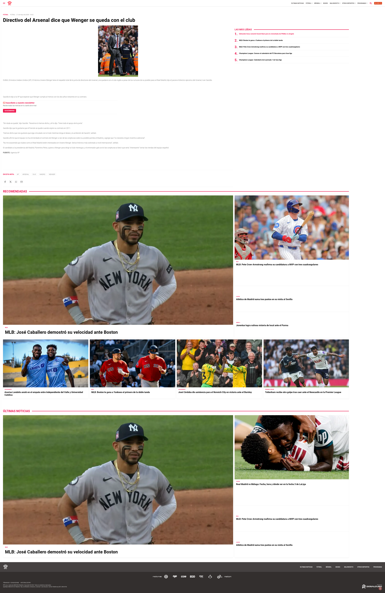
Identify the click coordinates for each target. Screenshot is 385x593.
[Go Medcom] (157, 578)
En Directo (378, 3)
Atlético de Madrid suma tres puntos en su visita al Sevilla (264, 299)
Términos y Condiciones (11, 582)
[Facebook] (5, 182)
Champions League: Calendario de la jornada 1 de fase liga (260, 60)
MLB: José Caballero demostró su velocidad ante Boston (61, 332)
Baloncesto (334, 3)
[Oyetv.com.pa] (174, 578)
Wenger (52, 174)
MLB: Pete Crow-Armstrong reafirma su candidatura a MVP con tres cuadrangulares (269, 47)
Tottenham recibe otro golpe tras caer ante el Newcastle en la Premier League (303, 392)
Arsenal (25, 174)
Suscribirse (10, 111)
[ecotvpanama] (192, 578)
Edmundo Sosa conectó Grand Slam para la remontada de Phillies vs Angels (266, 34)
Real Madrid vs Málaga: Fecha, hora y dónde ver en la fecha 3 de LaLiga (271, 484)
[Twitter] (11, 182)
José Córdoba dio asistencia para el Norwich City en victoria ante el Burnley (215, 392)
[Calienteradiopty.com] (210, 578)
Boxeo (325, 3)
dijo (34, 174)
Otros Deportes (348, 3)
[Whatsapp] (16, 182)
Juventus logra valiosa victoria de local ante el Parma (262, 325)
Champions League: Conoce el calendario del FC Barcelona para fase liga (265, 53)
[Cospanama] (183, 578)
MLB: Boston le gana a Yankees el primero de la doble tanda (261, 40)
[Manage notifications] (380, 588)
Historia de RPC (25, 582)
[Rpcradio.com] (201, 578)
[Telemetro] (166, 578)
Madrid (42, 174)
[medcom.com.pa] (227, 578)
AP (18, 174)
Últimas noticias (297, 3)
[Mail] (22, 182)
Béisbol (317, 3)
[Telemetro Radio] (219, 578)
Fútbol (308, 3)
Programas (361, 3)
